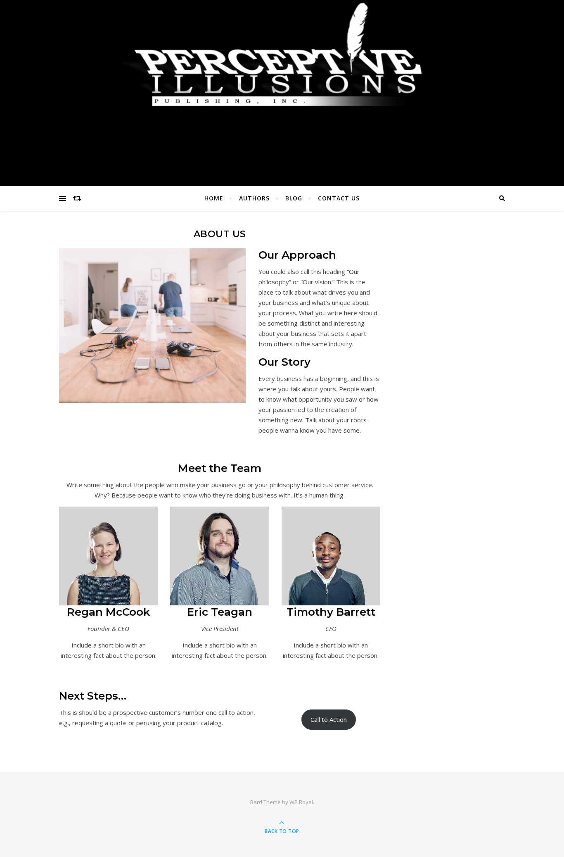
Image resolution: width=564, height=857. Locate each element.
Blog (293, 198)
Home (213, 198)
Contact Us (339, 198)
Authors (254, 198)
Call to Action (328, 719)
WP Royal (301, 802)
